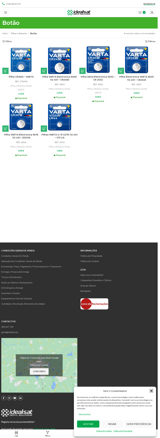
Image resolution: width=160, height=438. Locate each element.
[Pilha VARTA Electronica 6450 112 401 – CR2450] (59, 60)
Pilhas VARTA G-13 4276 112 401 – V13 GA (60, 136)
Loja (83, 269)
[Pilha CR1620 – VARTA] (21, 60)
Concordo (39, 371)
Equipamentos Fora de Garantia (16, 298)
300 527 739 (7, 326)
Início (5, 33)
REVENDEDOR (149, 4)
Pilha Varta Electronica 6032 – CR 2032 (98, 78)
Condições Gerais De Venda (15, 255)
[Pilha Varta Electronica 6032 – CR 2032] (98, 60)
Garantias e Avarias (10, 293)
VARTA (21, 89)
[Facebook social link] (3, 398)
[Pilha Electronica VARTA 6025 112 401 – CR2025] (136, 60)
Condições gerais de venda (18, 250)
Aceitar (88, 424)
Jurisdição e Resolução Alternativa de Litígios (23, 303)
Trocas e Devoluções (11, 277)
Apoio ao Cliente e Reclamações (16, 282)
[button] (151, 390)
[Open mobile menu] (5, 12)
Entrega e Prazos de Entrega (15, 271)
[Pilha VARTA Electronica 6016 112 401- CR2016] (21, 118)
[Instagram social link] (9, 398)
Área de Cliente (88, 285)
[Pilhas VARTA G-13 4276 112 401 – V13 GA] (59, 118)
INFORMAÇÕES (88, 250)
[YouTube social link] (14, 398)
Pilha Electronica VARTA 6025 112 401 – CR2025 (136, 78)
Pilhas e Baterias (19, 33)
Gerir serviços (85, 414)
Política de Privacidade (123, 431)
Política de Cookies (104, 431)
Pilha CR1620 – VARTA (21, 76)
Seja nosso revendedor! (92, 275)
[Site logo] (79, 12)
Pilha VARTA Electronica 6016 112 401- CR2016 (21, 136)
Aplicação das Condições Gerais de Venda (21, 261)
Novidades (85, 291)
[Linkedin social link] (20, 398)
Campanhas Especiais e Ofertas (95, 280)
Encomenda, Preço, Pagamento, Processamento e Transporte (31, 266)
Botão (29, 86)
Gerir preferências (139, 424)
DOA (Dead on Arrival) (12, 287)
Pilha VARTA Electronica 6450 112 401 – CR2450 (59, 78)
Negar (112, 424)
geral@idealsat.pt (9, 332)
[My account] (152, 12)
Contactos (8, 321)
